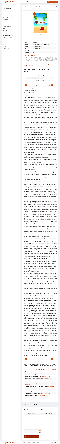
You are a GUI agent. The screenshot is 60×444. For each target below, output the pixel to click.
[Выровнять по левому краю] (31, 414)
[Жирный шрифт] (25, 414)
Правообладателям (7, 48)
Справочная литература (7, 39)
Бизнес (4, 28)
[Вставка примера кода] (48, 414)
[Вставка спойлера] (50, 414)
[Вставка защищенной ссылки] (44, 414)
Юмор (4, 32)
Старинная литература (7, 37)
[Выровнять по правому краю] (34, 414)
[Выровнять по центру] (32, 414)
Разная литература (7, 8)
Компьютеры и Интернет (8, 41)
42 (54, 85)
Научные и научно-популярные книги (10, 10)
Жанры (4, 46)
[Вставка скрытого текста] (51, 414)
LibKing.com (28, 442)
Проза (4, 6)
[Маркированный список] (36, 414)
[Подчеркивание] (28, 414)
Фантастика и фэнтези (7, 17)
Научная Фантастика (40, 6)
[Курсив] (26, 414)
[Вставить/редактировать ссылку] (42, 414)
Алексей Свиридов (36, 48)
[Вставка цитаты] (46, 414)
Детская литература (7, 26)
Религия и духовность (7, 21)
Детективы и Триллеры (7, 12)
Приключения (5, 19)
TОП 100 (4, 44)
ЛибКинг (25, 6)
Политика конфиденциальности (9, 50)
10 (49, 85)
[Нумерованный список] (38, 414)
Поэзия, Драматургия (7, 30)
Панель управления (52, 1)
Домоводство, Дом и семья (8, 35)
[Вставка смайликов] (40, 414)
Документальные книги (7, 24)
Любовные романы (7, 15)
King (11, 1)
